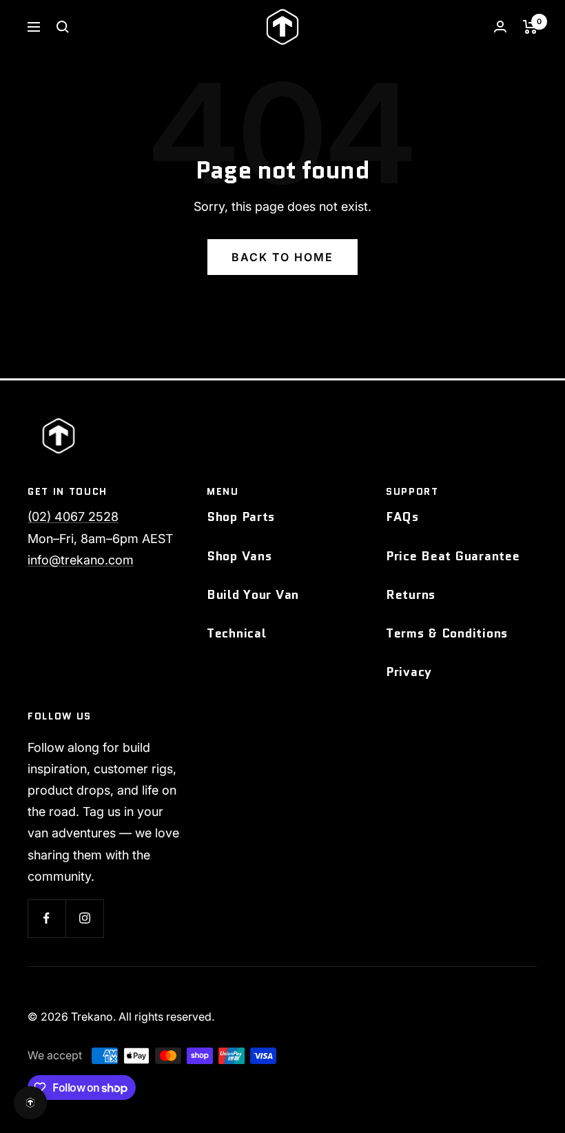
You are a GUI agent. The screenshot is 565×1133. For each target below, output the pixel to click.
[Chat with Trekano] (30, 1102)
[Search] (62, 27)
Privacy (409, 672)
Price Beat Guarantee (453, 556)
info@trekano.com (81, 560)
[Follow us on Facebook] (46, 918)
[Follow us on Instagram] (84, 918)
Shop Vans (239, 556)
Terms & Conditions (447, 633)
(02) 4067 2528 (73, 516)
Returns (410, 595)
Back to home (282, 257)
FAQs (402, 517)
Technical (236, 633)
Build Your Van (253, 595)
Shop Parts (241, 517)
